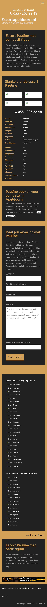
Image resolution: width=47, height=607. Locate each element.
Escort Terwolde (13, 442)
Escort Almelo (12, 481)
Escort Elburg (12, 405)
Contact (39, 588)
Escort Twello (12, 446)
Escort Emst (12, 408)
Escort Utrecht (12, 521)
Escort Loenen (12, 435)
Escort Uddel (12, 449)
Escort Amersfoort (14, 384)
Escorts (18, 588)
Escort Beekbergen (14, 391)
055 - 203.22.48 (25, 13)
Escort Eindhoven (13, 504)
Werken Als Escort (35, 535)
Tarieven (11, 588)
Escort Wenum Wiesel (15, 463)
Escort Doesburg (13, 401)
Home (4, 588)
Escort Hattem (13, 418)
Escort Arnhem (13, 484)
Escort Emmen (12, 508)
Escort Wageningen (14, 459)
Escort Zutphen (13, 466)
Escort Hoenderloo (14, 425)
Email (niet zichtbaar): (16, 284)
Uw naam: (10, 274)
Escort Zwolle (12, 477)
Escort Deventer (13, 494)
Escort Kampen (13, 429)
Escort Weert (12, 525)
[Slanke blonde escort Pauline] (13, 95)
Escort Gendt (12, 412)
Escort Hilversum (13, 422)
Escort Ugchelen (13, 452)
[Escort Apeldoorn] (19, 21)
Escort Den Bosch (14, 501)
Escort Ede (11, 398)
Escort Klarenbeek (14, 432)
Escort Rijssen (12, 439)
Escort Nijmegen (13, 518)
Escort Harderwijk (14, 415)
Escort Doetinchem (14, 498)
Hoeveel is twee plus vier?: (18, 343)
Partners (5, 596)
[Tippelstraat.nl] (23, 579)
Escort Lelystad (13, 514)
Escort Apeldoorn (14, 487)
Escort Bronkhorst (14, 395)
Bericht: (9, 305)
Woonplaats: (11, 294)
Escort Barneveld (13, 388)
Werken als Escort (28, 588)
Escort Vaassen (13, 456)
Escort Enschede (13, 511)
